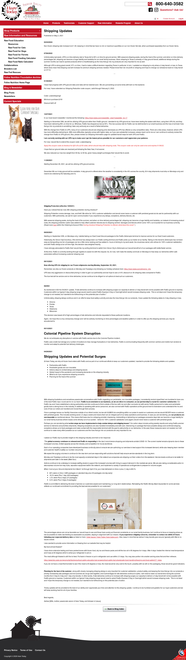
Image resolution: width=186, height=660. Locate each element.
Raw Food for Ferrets (18, 54)
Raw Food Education (14, 40)
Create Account (169, 18)
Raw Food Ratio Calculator (20, 61)
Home (45, 23)
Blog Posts (9, 92)
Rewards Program (123, 23)
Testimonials (69, 23)
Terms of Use (26, 650)
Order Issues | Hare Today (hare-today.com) (102, 537)
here (55, 225)
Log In (181, 18)
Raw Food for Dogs (17, 51)
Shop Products (22, 30)
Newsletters (9, 96)
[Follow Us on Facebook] (151, 10)
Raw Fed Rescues (12, 72)
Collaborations (11, 65)
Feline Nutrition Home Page (17, 82)
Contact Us (40, 650)
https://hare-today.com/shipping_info (137, 269)
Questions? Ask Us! (171, 10)
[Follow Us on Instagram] (156, 10)
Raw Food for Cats (17, 47)
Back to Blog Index (116, 609)
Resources (13, 44)
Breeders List (10, 68)
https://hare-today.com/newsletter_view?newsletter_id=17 (106, 118)
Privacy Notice (10, 650)
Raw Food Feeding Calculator (22, 58)
